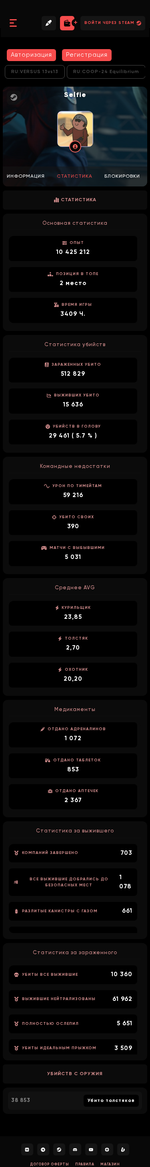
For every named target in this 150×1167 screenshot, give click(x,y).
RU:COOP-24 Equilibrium (106, 71)
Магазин (110, 1164)
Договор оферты (49, 1164)
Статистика (74, 176)
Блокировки (122, 176)
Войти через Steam (109, 23)
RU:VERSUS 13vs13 (34, 71)
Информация (26, 176)
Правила (84, 1164)
